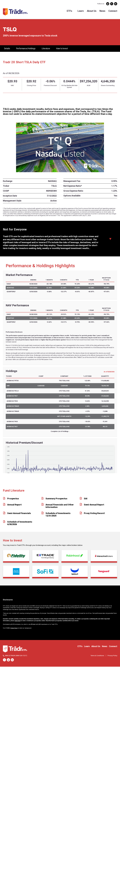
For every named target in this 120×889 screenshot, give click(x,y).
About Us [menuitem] (91, 11)
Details (7, 48)
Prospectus (13, 498)
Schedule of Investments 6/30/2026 (19, 523)
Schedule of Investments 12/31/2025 (58, 514)
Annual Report (14, 504)
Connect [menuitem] (112, 11)
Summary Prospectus (56, 498)
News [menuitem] (102, 11)
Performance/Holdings (26, 48)
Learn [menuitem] (81, 11)
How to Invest (62, 48)
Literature (46, 48)
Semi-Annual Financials (19, 513)
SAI (85, 498)
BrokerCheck (14, 628)
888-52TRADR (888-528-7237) (16, 655)
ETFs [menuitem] (69, 11)
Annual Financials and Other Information (60, 505)
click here (18, 620)
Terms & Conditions (97, 655)
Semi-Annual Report (94, 504)
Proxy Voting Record (94, 513)
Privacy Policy (112, 655)
